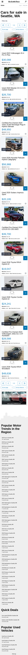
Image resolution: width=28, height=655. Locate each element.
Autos (2, 5)
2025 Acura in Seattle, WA (8, 538)
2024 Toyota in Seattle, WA (8, 451)
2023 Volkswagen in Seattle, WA (9, 503)
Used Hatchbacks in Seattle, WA (9, 645)
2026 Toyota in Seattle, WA (8, 460)
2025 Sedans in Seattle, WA (8, 490)
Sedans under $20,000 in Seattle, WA (10, 620)
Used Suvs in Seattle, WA (8, 637)
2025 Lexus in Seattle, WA (8, 499)
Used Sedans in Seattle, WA (8, 641)
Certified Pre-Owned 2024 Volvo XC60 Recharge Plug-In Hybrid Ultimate (13, 124)
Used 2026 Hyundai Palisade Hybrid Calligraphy (13, 158)
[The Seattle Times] (14, 2)
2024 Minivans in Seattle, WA (8, 568)
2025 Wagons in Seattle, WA (8, 581)
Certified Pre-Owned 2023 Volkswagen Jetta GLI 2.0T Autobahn (12, 333)
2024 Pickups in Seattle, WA (8, 534)
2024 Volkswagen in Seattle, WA (9, 521)
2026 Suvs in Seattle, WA (8, 469)
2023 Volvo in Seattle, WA (8, 529)
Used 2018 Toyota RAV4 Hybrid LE (11, 263)
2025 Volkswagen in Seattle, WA (9, 477)
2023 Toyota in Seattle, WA (8, 486)
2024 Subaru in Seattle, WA (8, 516)
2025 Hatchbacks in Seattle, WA (9, 560)
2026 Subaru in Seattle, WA (8, 594)
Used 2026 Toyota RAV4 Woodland (11, 368)
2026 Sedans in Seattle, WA (8, 542)
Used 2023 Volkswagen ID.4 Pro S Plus (13, 54)
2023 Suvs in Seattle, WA (8, 447)
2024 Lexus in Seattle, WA (8, 482)
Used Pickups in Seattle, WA (8, 650)
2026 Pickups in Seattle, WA (8, 586)
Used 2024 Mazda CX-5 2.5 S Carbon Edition (13, 89)
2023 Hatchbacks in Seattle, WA (9, 508)
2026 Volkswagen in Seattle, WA (9, 590)
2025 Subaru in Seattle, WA (8, 495)
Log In (20, 5)
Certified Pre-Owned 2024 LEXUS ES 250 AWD (12, 228)
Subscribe (25, 5)
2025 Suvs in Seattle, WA (8, 438)
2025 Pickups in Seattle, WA (8, 577)
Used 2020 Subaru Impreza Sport (12, 193)
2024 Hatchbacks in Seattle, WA (9, 555)
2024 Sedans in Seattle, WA (8, 464)
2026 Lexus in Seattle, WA (8, 551)
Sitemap (14, 653)
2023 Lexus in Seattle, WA (8, 473)
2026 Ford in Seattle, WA (7, 603)
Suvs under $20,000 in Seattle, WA (10, 616)
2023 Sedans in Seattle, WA (8, 512)
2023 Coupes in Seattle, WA (8, 599)
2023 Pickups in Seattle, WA (8, 573)
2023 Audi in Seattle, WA (7, 525)
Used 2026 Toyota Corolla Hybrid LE (12, 298)
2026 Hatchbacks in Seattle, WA (9, 564)
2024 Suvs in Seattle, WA (8, 442)
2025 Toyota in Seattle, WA (8, 455)
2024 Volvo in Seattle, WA (8, 547)
